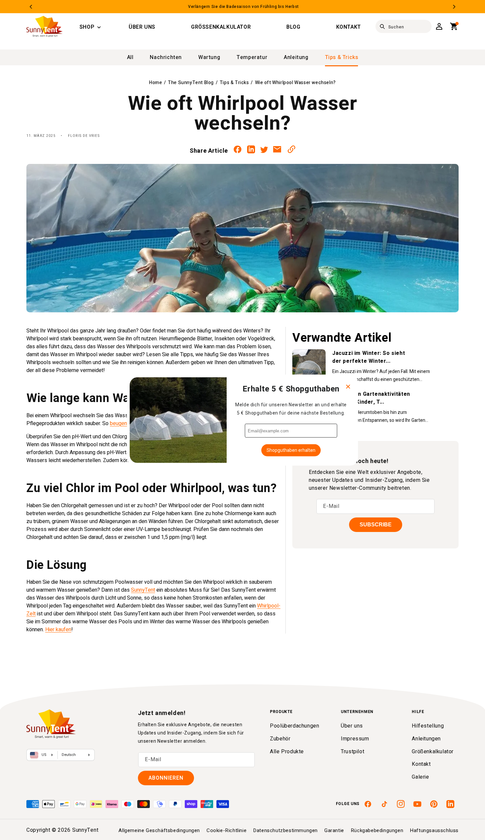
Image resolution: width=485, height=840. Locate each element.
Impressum (355, 739)
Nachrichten (166, 57)
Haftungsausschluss (434, 830)
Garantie (334, 830)
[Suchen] (382, 26)
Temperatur (252, 57)
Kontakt (421, 764)
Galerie (420, 777)
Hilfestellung (428, 726)
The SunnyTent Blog (191, 82)
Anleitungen (426, 739)
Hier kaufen (58, 630)
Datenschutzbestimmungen (285, 830)
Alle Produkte (287, 752)
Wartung (209, 57)
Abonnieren (165, 778)
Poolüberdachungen (294, 726)
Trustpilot (352, 752)
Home (155, 82)
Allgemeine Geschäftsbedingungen (159, 830)
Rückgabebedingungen (377, 830)
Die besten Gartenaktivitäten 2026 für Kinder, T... (371, 398)
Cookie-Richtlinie (226, 830)
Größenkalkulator (433, 752)
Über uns (352, 726)
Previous (30, 7)
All (130, 57)
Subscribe (376, 524)
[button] (87, 27)
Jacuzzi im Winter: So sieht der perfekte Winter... (368, 357)
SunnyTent (143, 590)
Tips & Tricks (341, 57)
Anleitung (296, 57)
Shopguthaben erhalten (291, 450)
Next (454, 7)
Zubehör (280, 739)
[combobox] (403, 26)
